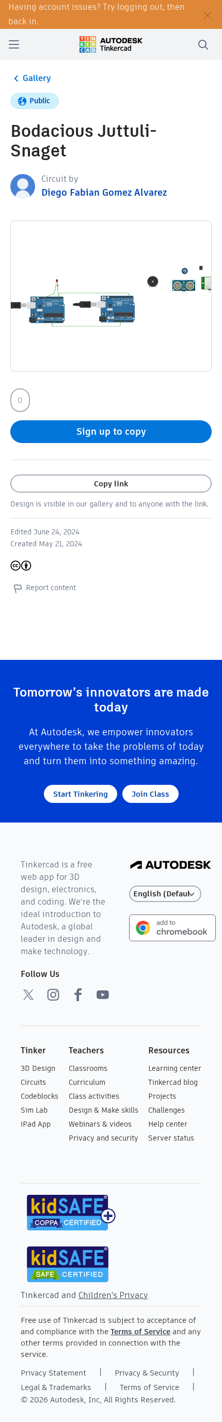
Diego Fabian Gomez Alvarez (104, 192)
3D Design (38, 1068)
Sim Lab (34, 1110)
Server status (171, 1138)
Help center (167, 1124)
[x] (28, 994)
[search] (203, 44)
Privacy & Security (147, 1372)
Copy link (111, 483)
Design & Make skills (103, 1110)
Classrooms (88, 1068)
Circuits (33, 1082)
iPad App (36, 1124)
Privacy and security (103, 1138)
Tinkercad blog (173, 1082)
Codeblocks (39, 1096)
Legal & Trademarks (56, 1387)
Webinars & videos (100, 1124)
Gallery (37, 78)
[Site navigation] (14, 44)
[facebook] (78, 994)
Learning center (174, 1068)
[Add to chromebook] (172, 927)
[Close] (207, 14)
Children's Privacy (113, 1295)
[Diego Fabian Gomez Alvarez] (22, 185)
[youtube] (102, 994)
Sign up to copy (111, 431)
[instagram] (53, 994)
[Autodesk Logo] (170, 865)
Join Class (150, 793)
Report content (51, 587)
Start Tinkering (80, 793)
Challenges (166, 1110)
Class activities (94, 1096)
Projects (162, 1096)
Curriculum (87, 1082)
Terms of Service (140, 1331)
